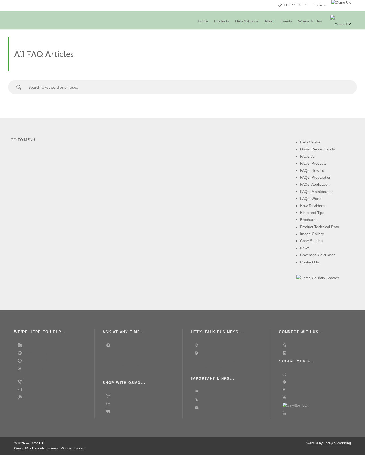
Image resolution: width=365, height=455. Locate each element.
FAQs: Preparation (315, 177)
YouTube (296, 397)
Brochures (308, 219)
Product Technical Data (319, 227)
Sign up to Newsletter (307, 353)
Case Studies (311, 241)
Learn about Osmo (305, 345)
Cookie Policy (212, 407)
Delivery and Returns (131, 411)
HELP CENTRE (296, 5)
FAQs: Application (315, 184)
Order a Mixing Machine (221, 345)
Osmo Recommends (317, 149)
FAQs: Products (313, 163)
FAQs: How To (312, 170)
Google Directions (40, 397)
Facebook (297, 390)
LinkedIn (296, 413)
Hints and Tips (312, 213)
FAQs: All (307, 156)
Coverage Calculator (317, 255)
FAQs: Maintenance (316, 191)
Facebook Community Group (137, 345)
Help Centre (310, 142)
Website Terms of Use (219, 392)
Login (318, 5)
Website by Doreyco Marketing (328, 443)
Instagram (297, 374)
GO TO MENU (23, 140)
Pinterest (296, 382)
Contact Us (309, 262)
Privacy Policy (212, 399)
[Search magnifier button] (18, 87)
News (304, 248)
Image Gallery (312, 234)
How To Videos (312, 206)
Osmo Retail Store (128, 396)
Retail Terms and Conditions (137, 403)
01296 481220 (37, 382)
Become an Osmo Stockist (223, 353)
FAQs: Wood (310, 198)
